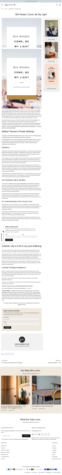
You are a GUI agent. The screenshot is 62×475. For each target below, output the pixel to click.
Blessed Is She (28, 469)
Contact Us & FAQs (5, 453)
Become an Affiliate (5, 455)
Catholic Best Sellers (51, 88)
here (3, 300)
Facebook (53, 450)
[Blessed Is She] (10, 4)
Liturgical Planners (30, 1)
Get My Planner (51, 39)
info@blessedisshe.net (36, 433)
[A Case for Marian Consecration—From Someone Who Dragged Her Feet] (15, 390)
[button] (1, 237)
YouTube (53, 448)
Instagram (53, 453)
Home (2, 8)
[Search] (57, 4)
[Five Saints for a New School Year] (46, 390)
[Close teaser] (3, 231)
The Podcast (54, 459)
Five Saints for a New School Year (42, 406)
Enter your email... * (7, 438)
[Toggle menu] (2, 4)
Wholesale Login (4, 457)
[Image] (51, 28)
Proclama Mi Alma (5, 459)
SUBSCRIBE (9, 239)
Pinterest (53, 455)
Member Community (55, 461)
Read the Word (51, 61)
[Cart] (60, 4)
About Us (3, 450)
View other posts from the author (22, 346)
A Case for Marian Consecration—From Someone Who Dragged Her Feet (13, 407)
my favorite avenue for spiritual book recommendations (23, 126)
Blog (6, 8)
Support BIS (3, 448)
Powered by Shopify (35, 469)
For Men (3, 461)
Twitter (52, 457)
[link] (6, 354)
